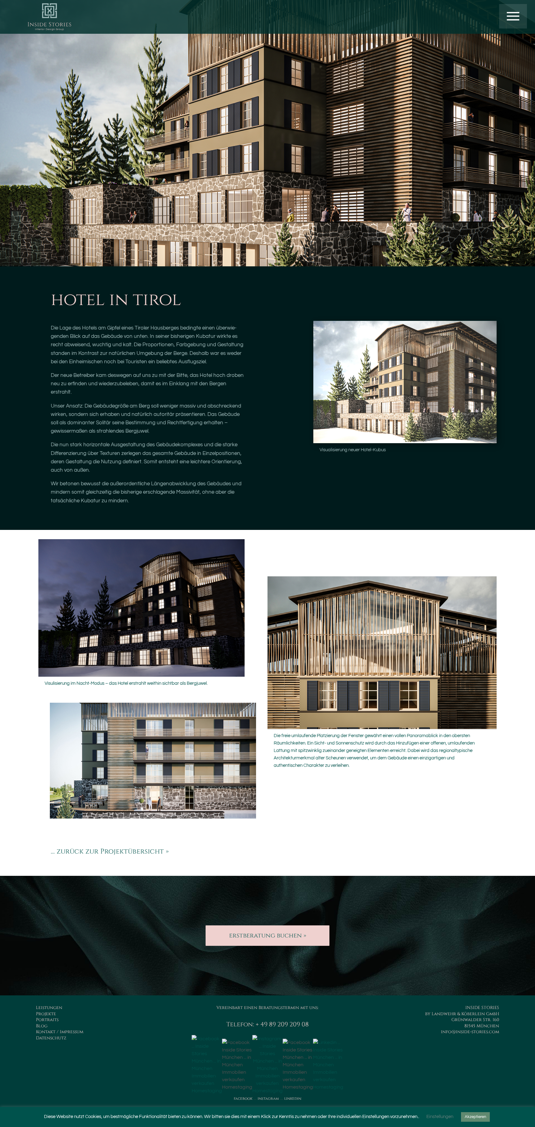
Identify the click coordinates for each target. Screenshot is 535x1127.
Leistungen (49, 1008)
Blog (41, 1026)
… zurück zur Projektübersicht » (110, 851)
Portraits (47, 1020)
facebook (243, 1098)
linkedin (292, 1098)
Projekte (46, 1014)
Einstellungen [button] (439, 1116)
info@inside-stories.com (470, 1032)
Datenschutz (51, 1038)
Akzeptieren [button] (475, 1117)
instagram (268, 1098)
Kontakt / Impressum (59, 1032)
